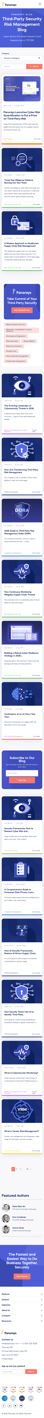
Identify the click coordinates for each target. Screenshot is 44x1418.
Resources (6, 1321)
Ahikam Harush (8, 945)
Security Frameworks (11, 850)
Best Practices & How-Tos (12, 204)
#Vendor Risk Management (15, 361)
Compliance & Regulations (12, 553)
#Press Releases (29, 341)
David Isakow (8, 175)
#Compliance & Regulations (16, 336)
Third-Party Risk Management (13, 736)
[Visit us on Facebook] (4, 1406)
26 (27, 1169)
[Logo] (9, 4)
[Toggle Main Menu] (40, 4)
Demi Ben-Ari (8, 648)
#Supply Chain (11, 351)
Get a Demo (22, 1276)
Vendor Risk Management (12, 1151)
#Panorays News (12, 341)
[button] (34, 66)
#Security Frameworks (14, 346)
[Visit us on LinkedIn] (10, 1406)
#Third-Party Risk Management (17, 356)
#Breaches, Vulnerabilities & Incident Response (19, 330)
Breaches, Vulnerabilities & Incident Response (15, 430)
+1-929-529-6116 (29, 1343)
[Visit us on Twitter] (15, 1406)
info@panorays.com (10, 1343)
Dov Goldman (8, 238)
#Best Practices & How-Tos (15, 324)
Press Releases (8, 139)
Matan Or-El (7, 105)
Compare (6, 1316)
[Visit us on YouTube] (21, 1406)
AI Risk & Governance (11, 492)
